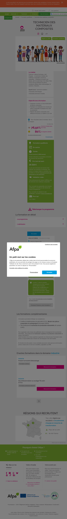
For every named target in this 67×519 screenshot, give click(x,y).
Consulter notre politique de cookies (18, 268)
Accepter (49, 272)
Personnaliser (34, 272)
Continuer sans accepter (51, 244)
